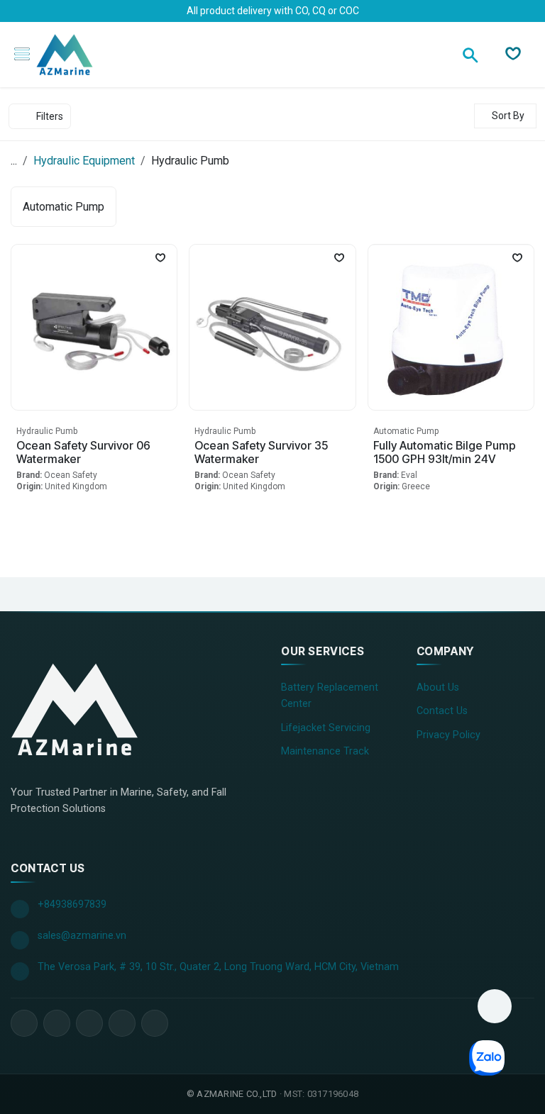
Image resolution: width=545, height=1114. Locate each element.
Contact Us (442, 711)
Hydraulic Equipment (84, 160)
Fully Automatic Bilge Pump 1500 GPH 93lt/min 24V (444, 452)
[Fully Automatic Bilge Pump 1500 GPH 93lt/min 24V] (451, 327)
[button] (505, 116)
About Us (438, 687)
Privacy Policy (448, 735)
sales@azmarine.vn (82, 936)
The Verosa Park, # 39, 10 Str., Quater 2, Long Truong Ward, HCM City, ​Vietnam (218, 967)
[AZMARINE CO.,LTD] (74, 709)
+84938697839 (72, 904)
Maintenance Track (325, 751)
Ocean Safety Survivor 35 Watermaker (261, 452)
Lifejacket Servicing (325, 728)
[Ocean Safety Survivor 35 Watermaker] (272, 327)
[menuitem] (63, 206)
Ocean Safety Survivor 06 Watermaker (83, 452)
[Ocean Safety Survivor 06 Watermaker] (94, 327)
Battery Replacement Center (329, 695)
